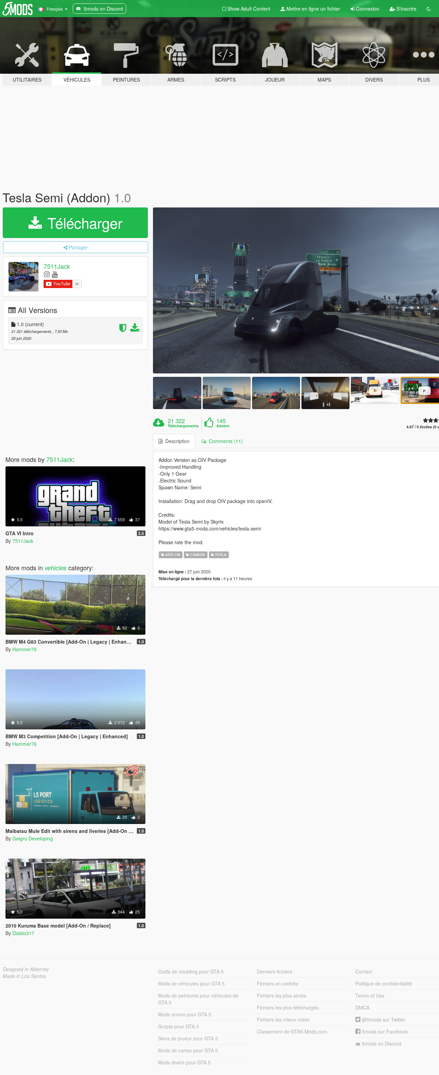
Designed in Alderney (26, 969)
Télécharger (82, 222)
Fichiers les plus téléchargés (288, 1007)
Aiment (222, 426)
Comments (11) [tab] (224, 441)
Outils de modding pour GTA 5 (191, 971)
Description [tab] (176, 441)
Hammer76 (24, 649)
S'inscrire (405, 8)
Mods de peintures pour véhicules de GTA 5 (198, 999)
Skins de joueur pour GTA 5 (188, 1038)
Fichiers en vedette (277, 983)
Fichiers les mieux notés (283, 1019)
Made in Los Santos (24, 975)
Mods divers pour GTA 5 (184, 1062)
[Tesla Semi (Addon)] (177, 393)
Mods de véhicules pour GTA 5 (191, 983)
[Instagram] (47, 274)
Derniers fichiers (274, 971)
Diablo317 (23, 933)
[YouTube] (54, 274)
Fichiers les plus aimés (281, 995)
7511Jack (57, 266)
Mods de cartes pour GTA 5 (188, 1050)
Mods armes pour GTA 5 (184, 1014)
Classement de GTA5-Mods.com (292, 1031)
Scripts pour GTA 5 (178, 1026)
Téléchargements (183, 426)
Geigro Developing (32, 838)
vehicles (56, 567)
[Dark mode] (429, 8)
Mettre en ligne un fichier (312, 8)
